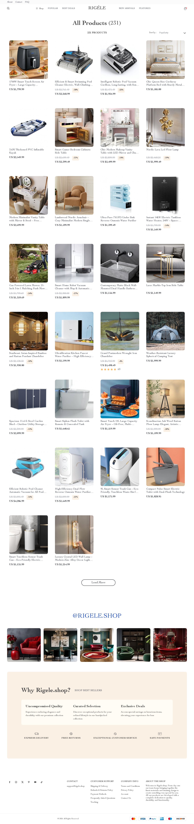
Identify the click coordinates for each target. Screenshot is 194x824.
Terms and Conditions (130, 786)
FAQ (27, 2)
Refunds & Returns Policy (102, 790)
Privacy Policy (127, 790)
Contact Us (126, 798)
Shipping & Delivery (99, 786)
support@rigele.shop (76, 786)
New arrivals (127, 9)
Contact (18, 2)
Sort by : (153, 33)
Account (124, 794)
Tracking (94, 802)
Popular (53, 9)
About (9, 2)
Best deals (68, 9)
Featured (145, 9)
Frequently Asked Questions (103, 798)
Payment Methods (98, 794)
